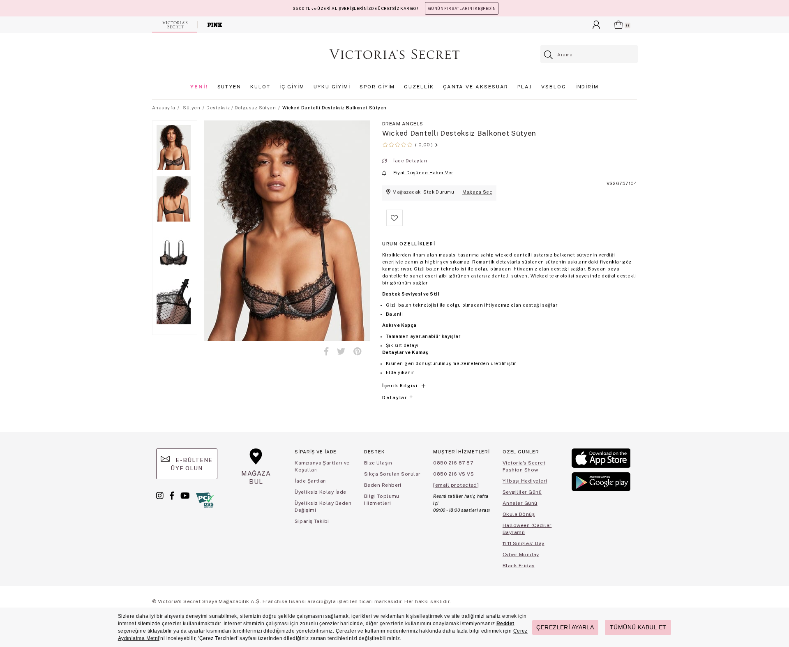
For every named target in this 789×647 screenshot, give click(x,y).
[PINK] (215, 24)
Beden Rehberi (382, 485)
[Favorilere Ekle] (394, 224)
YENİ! (199, 87)
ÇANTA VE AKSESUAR (476, 87)
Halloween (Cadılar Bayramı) (527, 528)
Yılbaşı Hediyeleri (525, 481)
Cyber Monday (521, 554)
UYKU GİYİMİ (332, 87)
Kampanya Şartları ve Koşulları (322, 466)
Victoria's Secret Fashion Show (524, 466)
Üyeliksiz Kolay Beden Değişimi (323, 506)
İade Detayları (410, 160)
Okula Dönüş (519, 514)
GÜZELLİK (419, 87)
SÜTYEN (229, 87)
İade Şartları (311, 481)
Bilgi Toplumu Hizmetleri (381, 499)
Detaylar (395, 397)
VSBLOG (553, 87)
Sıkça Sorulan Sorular (392, 474)
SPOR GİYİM (377, 87)
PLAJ (524, 87)
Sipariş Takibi (312, 521)
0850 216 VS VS (453, 474)
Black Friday (519, 565)
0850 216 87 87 (453, 463)
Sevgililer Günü (522, 492)
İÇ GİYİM (292, 87)
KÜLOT (260, 87)
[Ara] (549, 55)
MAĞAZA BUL (256, 477)
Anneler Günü (520, 503)
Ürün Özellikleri (408, 243)
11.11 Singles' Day (523, 543)
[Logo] (394, 54)
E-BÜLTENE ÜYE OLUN (191, 464)
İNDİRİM (587, 87)
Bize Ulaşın (378, 463)
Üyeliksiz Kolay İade (320, 492)
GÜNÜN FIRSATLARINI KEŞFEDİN (462, 8)
